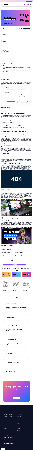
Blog (4, 430)
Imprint (18, 421)
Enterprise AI (18, 430)
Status (18, 423)
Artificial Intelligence (14, 8)
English (2, 449)
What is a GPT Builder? (3, 41)
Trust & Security (19, 412)
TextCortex (17, 165)
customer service (7, 150)
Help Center (5, 432)
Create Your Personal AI (4, 52)
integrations (19, 223)
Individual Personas (7, 217)
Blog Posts (10, 8)
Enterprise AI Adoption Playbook (8, 435)
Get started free (14, 264)
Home (7, 8)
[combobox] (3, 449)
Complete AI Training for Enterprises (8, 437)
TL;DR (1, 40)
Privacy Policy (19, 416)
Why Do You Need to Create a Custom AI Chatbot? (6, 44)
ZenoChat (2, 165)
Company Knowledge (20, 435)
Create (3, 249)
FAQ (4, 439)
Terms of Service (19, 414)
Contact (18, 425)
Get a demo (26, 4)
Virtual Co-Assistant (3, 50)
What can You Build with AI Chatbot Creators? (5, 46)
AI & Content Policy (19, 418)
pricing (25, 255)
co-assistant (11, 154)
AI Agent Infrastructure (20, 432)
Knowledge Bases (7, 193)
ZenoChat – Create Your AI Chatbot (5, 51)
